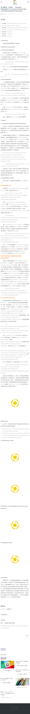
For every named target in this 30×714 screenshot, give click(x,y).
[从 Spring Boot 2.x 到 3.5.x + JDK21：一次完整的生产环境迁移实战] (7, 693)
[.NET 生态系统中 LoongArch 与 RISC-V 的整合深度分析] (7, 664)
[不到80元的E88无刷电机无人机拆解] (22, 662)
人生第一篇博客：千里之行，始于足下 (11, 682)
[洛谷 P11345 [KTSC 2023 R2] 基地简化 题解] (22, 681)
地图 (16, 707)
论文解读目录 (4, 614)
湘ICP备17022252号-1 (15, 709)
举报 (27, 635)
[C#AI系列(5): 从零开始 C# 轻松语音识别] (22, 670)
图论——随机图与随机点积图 (8, 623)
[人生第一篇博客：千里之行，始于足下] (7, 679)
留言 (13, 707)
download (9, 33)
